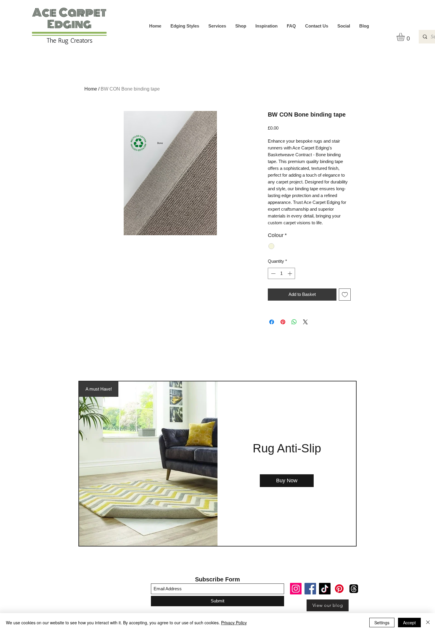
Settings (381, 622)
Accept (409, 622)
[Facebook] (310, 588)
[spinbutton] (281, 273)
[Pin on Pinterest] (282, 321)
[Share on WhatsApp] (294, 321)
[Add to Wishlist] (345, 294)
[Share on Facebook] (271, 321)
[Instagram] (296, 588)
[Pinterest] (339, 588)
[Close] (427, 622)
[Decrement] (273, 273)
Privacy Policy (234, 622)
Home (90, 88)
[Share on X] (305, 321)
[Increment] (290, 273)
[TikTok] (325, 588)
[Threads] (354, 588)
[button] (405, 37)
